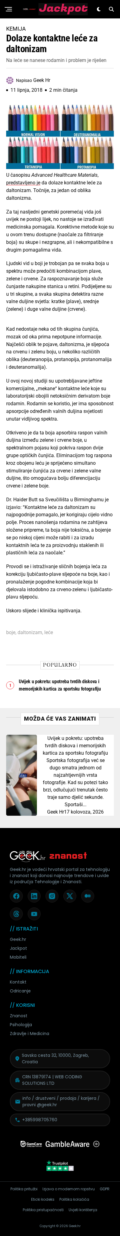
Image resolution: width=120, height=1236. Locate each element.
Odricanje (20, 991)
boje (10, 632)
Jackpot (18, 948)
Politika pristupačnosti (43, 1209)
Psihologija (21, 1025)
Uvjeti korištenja (83, 1209)
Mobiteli (18, 957)
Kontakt (18, 982)
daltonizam (30, 632)
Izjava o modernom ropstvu (68, 1189)
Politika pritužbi (24, 1189)
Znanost (18, 1016)
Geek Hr (55, 812)
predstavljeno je (23, 183)
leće (48, 632)
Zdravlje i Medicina (29, 1033)
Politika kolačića (74, 1199)
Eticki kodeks (42, 1199)
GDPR (105, 1189)
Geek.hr (18, 939)
